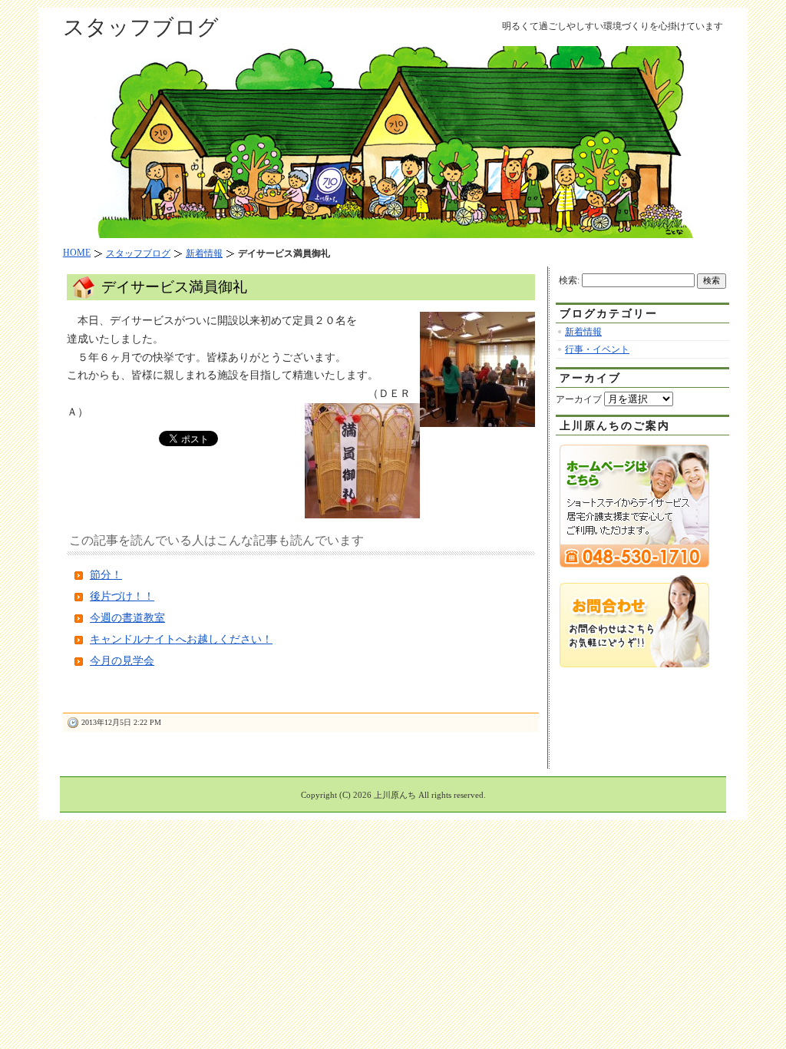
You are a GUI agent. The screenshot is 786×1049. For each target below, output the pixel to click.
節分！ (106, 575)
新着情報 (583, 331)
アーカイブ (579, 399)
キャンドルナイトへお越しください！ (181, 639)
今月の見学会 (122, 661)
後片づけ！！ (122, 596)
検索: (569, 280)
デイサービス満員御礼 (174, 287)
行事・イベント (597, 349)
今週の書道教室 (127, 618)
